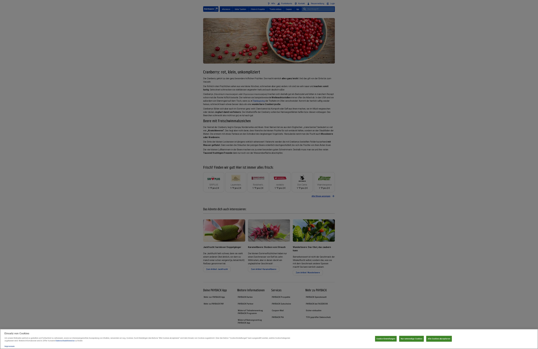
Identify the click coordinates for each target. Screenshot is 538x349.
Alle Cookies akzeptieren (439, 339)
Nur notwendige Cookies (411, 339)
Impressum (9, 346)
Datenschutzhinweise (65, 341)
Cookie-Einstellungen (385, 339)
